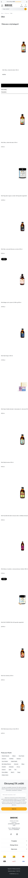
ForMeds (11, 758)
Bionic (2, 13)
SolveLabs (11, 766)
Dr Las (18, 766)
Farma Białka (5, 772)
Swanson (4, 758)
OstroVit (4, 766)
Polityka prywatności (16, 868)
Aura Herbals (5, 761)
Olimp (23, 764)
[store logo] (14, 817)
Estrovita (16, 764)
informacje (23, 788)
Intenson (19, 758)
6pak (10, 769)
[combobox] (14, 9)
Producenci (7, 13)
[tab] (14, 841)
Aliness (13, 756)
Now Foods (21, 756)
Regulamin (10, 868)
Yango (18, 772)
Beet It (12, 772)
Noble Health (14, 761)
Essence (3, 769)
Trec (15, 769)
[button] (21, 5)
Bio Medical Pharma (6, 764)
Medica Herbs (5, 775)
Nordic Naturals (5, 756)
